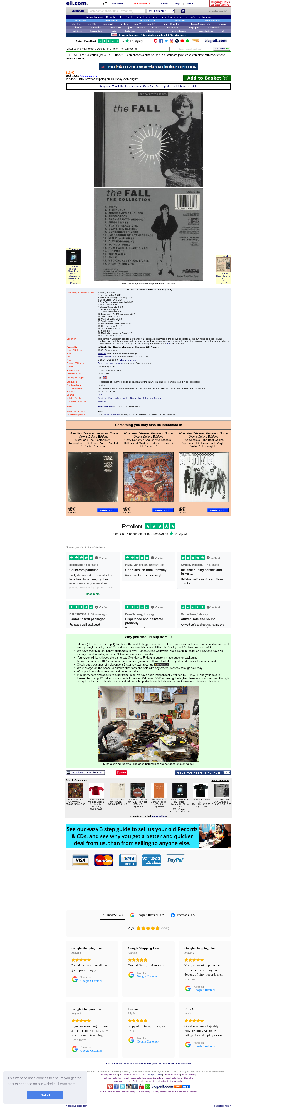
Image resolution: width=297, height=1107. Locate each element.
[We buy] (148, 847)
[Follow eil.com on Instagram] (129, 1088)
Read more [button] (191, 979)
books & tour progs (200, 24)
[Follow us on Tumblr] (177, 42)
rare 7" (137, 24)
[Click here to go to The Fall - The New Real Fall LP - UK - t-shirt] (200, 797)
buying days (96, 31)
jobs (223, 31)
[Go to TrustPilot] (109, 42)
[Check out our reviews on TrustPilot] (161, 664)
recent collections (173, 1078)
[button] (208, 860)
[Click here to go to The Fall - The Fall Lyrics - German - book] (159, 797)
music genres (188, 1074)
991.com (137, 1081)
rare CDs (92, 24)
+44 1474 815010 (111, 415)
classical (141, 27)
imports (78, 27)
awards (155, 27)
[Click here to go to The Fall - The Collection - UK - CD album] (221, 797)
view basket (117, 3)
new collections (179, 31)
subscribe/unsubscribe (172, 1081)
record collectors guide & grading (146, 1078)
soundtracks (115, 27)
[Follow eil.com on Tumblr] (135, 1088)
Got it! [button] (45, 1095)
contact (164, 3)
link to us (113, 1074)
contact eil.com (151, 1081)
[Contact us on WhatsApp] (187, 42)
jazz (130, 27)
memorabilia (214, 27)
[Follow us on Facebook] (161, 42)
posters (222, 24)
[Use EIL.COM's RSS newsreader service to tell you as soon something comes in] (182, 1087)
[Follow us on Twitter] (166, 42)
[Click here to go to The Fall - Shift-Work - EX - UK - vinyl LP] (75, 797)
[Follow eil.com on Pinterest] (110, 1088)
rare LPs (124, 24)
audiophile (95, 27)
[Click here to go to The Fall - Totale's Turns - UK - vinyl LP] (117, 797)
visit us (114, 31)
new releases (80, 20)
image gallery (155, 1074)
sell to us (77, 31)
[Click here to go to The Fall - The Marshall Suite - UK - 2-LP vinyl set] (138, 797)
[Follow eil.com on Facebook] (116, 1088)
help (177, 3)
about (190, 3)
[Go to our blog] (216, 42)
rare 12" (151, 24)
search (136, 1074)
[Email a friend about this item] (85, 773)
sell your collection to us (116, 1078)
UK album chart (147, 20)
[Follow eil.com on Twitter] (122, 1088)
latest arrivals (111, 20)
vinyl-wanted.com (122, 1081)
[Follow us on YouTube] (182, 42)
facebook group (206, 31)
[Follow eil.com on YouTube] (141, 1088)
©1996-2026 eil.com (110, 1092)
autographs (193, 27)
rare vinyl (108, 24)
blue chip (76, 24)
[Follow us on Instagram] (171, 42)
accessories (125, 1074)
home (104, 1074)
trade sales (130, 31)
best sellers (180, 20)
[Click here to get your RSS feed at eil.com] (195, 41)
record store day (212, 20)
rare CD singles (171, 24)
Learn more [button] (67, 1084)
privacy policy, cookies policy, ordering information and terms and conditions (159, 1092)
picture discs (172, 27)
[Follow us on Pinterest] (155, 42)
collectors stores (153, 31)
